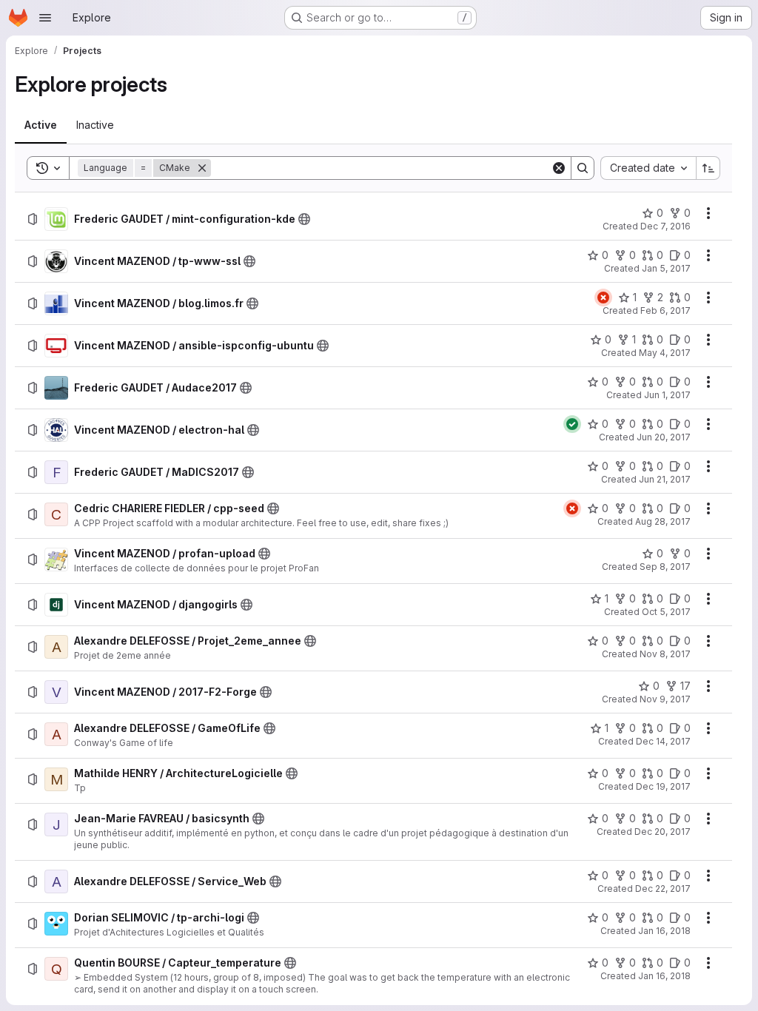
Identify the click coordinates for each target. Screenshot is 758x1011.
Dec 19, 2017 (663, 786)
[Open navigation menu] (45, 18)
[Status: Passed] (572, 424)
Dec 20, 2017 (662, 831)
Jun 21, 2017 (665, 479)
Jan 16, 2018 (664, 930)
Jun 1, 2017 (667, 394)
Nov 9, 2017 (665, 699)
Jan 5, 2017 (666, 268)
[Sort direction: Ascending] (708, 168)
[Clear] (559, 168)
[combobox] (648, 168)
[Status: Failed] (603, 297)
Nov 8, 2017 (665, 653)
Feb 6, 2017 (665, 310)
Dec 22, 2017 (663, 888)
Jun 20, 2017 (664, 437)
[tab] (41, 125)
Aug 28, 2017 (663, 521)
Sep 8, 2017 (665, 566)
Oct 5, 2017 (666, 611)
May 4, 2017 (665, 352)
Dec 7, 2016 (665, 226)
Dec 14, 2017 (663, 741)
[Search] (582, 168)
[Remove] (202, 168)
